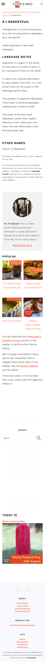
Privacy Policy (22, 606)
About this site (22, 603)
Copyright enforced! (22, 608)
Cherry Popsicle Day (13, 521)
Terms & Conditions (22, 611)
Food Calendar (22, 647)
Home (4, 12)
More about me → (22, 245)
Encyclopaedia (22, 642)
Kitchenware (22, 644)
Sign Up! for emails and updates (22, 625)
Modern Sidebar (29, 366)
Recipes (22, 639)
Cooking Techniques (18, 12)
